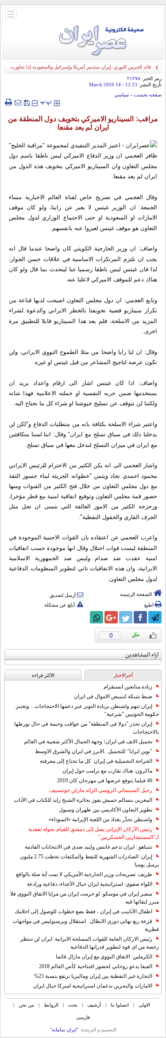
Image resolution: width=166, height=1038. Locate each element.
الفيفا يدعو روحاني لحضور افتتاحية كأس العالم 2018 (95, 966)
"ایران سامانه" (64, 1029)
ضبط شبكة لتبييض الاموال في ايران (113, 696)
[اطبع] (8, 102)
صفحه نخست (148, 94)
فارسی (83, 1017)
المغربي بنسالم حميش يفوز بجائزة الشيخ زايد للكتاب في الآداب (83, 800)
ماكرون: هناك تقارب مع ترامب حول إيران (107, 771)
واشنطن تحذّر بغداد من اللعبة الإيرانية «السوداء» (100, 819)
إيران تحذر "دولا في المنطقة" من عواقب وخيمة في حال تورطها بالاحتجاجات (86, 728)
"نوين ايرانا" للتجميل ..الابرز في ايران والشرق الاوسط (93, 751)
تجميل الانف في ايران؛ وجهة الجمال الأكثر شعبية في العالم (88, 741)
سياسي (121, 94)
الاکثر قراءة (43, 675)
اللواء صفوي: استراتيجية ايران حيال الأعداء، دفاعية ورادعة (89, 884)
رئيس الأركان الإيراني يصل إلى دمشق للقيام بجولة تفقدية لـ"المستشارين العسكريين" (93, 833)
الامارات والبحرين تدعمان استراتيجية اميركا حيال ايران (92, 986)
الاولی (144, 1004)
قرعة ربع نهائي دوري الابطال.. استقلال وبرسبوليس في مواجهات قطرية (85, 925)
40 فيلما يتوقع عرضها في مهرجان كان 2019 (104, 780)
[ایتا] (82, 617)
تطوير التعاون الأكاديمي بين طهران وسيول (105, 810)
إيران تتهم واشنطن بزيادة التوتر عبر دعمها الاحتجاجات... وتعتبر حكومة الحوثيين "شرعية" (87, 710)
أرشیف (94, 1004)
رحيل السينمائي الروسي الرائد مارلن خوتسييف (100, 790)
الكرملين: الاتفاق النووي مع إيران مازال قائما (104, 956)
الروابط (51, 1004)
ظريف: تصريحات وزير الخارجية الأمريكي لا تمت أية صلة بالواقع (84, 874)
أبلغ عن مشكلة (59, 604)
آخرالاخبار (123, 675)
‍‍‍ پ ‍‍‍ (46, 102)
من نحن (26, 1004)
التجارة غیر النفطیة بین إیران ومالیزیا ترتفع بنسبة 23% (93, 976)
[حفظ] (26, 102)
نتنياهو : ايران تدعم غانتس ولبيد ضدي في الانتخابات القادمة (88, 847)
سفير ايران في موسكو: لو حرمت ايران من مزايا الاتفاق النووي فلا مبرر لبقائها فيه (84, 898)
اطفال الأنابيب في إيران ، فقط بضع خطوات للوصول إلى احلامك (83, 911)
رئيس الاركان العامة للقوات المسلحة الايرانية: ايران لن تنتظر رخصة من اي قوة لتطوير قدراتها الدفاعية (89, 943)
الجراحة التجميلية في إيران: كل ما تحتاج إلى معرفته (96, 761)
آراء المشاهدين (142, 655)
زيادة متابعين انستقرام (128, 687)
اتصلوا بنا (120, 1004)
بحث (72, 1004)
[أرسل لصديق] (17, 102)
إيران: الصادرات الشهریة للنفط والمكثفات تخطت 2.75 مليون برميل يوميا (89, 860)
